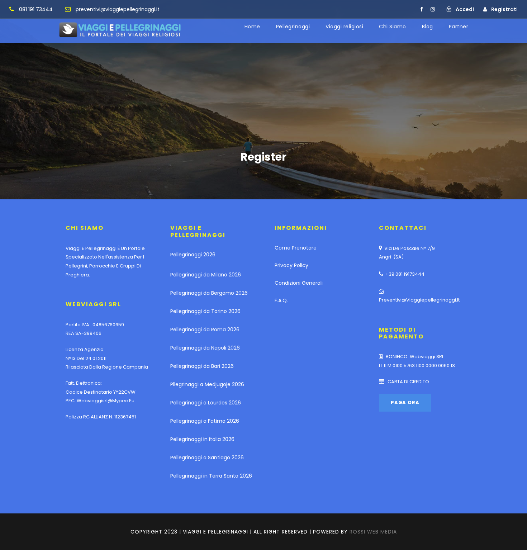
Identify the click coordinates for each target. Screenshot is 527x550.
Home (252, 26)
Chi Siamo (392, 26)
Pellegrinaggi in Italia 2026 (202, 439)
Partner (459, 26)
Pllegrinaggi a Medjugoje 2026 (207, 384)
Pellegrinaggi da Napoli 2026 (205, 347)
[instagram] (433, 9)
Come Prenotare (296, 247)
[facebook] (421, 9)
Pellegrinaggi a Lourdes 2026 (205, 402)
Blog (427, 26)
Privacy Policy (291, 265)
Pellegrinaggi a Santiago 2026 (207, 457)
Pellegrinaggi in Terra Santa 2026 (211, 475)
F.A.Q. (281, 300)
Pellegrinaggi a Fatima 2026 (204, 421)
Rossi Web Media (373, 531)
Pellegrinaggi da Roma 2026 (204, 329)
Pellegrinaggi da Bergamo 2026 (209, 293)
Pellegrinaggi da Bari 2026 (202, 366)
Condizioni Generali (299, 282)
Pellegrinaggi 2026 (192, 254)
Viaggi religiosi (344, 26)
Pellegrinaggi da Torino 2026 (205, 311)
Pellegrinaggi (293, 26)
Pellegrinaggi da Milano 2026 (205, 274)
